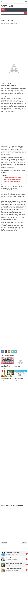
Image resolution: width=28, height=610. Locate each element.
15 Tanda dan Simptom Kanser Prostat (12, 181)
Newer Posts (4, 542)
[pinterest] (9, 351)
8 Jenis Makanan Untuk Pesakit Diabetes (12, 177)
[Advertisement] (14, 40)
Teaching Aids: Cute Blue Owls (12, 552)
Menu (3, 9)
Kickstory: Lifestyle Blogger (16, 608)
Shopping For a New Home (11, 557)
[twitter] (6, 351)
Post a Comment (13, 23)
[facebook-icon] (26, 2)
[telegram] (15, 351)
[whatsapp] (12, 351)
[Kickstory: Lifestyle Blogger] (7, 6)
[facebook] (2, 351)
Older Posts (24, 542)
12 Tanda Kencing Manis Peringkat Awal (12, 179)
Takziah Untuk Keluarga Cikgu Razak (14, 568)
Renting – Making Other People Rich (14, 563)
